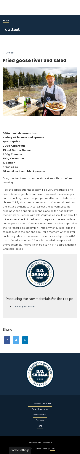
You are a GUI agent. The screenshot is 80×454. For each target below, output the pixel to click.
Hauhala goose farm (24, 307)
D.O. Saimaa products (40, 403)
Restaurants (40, 415)
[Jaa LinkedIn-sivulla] (25, 340)
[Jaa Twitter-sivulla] (16, 340)
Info (40, 426)
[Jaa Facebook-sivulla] (7, 340)
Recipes (40, 420)
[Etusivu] (40, 374)
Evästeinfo (47, 442)
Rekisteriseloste (34, 442)
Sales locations (40, 409)
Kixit (52, 449)
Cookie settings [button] (19, 450)
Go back (10, 53)
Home (6, 20)
